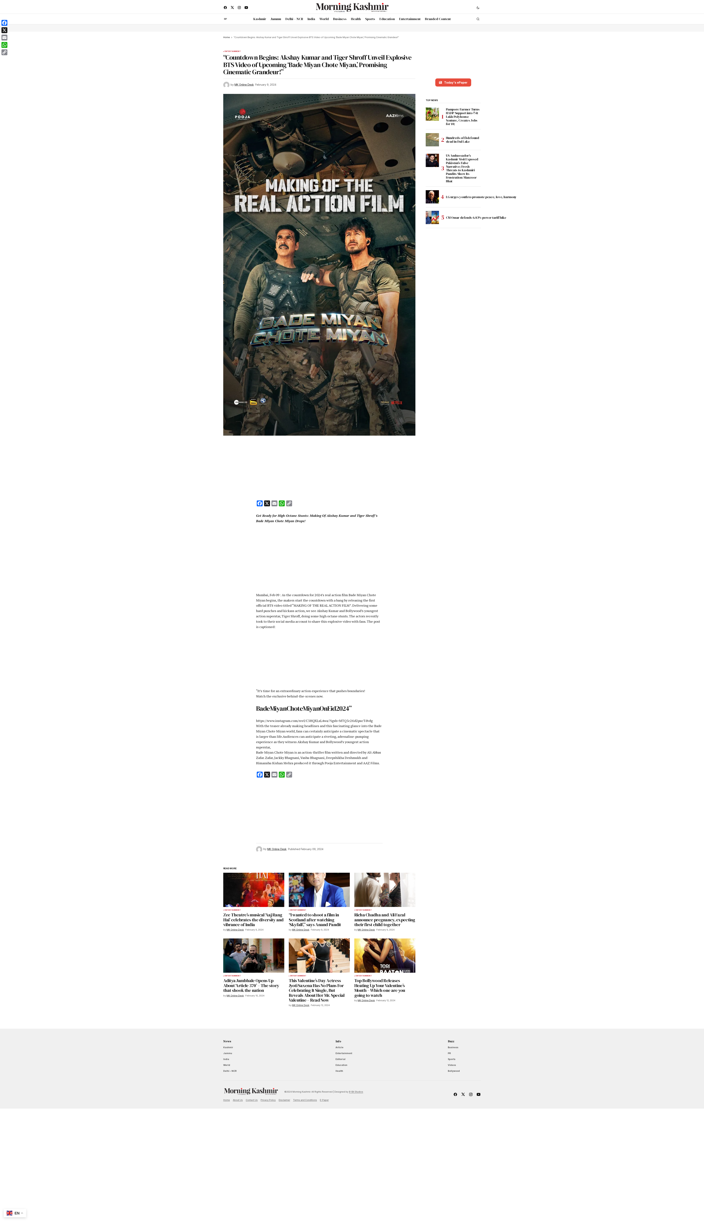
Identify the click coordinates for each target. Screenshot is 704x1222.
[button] (478, 7)
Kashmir (228, 1047)
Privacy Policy (268, 1100)
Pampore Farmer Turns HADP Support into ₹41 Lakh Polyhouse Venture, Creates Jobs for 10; (463, 117)
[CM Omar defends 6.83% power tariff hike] (432, 217)
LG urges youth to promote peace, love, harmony (481, 196)
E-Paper (324, 1100)
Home (226, 37)
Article (339, 1047)
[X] (4, 30)
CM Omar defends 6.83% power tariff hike (476, 217)
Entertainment (233, 51)
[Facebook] (4, 23)
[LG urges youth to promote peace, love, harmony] (432, 196)
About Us (238, 1100)
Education (341, 1065)
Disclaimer (284, 1100)
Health (339, 1071)
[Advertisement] (319, 469)
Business (453, 1047)
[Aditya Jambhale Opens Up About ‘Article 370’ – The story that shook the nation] (253, 955)
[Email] (4, 37)
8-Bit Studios (356, 1091)
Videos (452, 1065)
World (226, 1065)
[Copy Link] (4, 52)
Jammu (227, 1053)
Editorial (340, 1059)
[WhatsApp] (4, 45)
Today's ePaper (455, 82)
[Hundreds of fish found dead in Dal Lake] (432, 139)
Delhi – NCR (230, 1071)
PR (449, 1053)
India (226, 1059)
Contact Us (252, 1100)
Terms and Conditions (305, 1100)
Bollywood (454, 1071)
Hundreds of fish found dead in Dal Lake (462, 140)
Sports (451, 1059)
